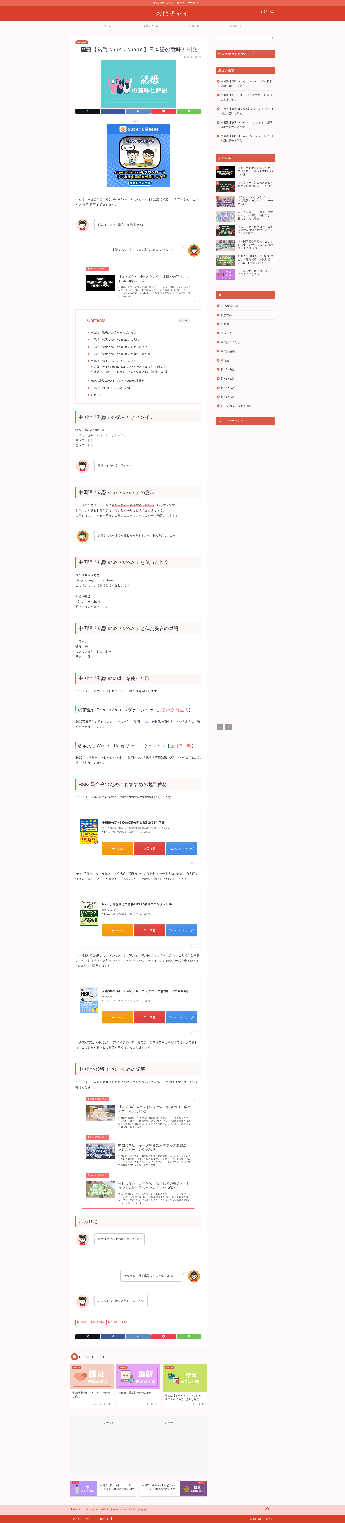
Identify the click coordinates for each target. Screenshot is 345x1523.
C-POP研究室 (230, 305)
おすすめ (226, 315)
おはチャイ (172, 13)
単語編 (225, 360)
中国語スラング (231, 342)
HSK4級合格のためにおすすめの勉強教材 (117, 380)
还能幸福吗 (159, 371)
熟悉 (125, 1322)
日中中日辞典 (98, 1322)
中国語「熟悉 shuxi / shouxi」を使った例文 (119, 346)
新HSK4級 (81, 42)
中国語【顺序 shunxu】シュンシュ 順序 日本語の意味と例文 (247, 138)
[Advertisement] (106, 1448)
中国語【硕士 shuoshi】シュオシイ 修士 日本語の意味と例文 (247, 111)
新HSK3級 (227, 387)
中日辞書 (83, 1322)
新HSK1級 (227, 369)
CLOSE (184, 320)
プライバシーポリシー (84, 1519)
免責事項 (104, 1519)
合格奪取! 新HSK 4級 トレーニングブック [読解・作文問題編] (145, 991)
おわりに (96, 394)
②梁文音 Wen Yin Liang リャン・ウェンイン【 (123, 371)
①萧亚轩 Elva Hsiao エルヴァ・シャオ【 (119, 366)
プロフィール (150, 26)
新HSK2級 (227, 378)
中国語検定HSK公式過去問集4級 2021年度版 (133, 822)
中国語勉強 (228, 351)
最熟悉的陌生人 (154, 366)
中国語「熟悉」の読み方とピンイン (114, 332)
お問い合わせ (237, 26)
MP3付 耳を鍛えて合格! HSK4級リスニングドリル (137, 904)
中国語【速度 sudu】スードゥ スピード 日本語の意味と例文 (247, 83)
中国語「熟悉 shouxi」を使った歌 (113, 360)
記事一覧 (194, 26)
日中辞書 (114, 1322)
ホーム (107, 26)
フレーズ (226, 333)
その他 (225, 323)
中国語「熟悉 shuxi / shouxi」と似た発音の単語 (122, 353)
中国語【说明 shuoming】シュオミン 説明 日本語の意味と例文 (247, 125)
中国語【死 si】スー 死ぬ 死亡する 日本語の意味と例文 (246, 97)
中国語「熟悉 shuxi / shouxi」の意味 (115, 339)
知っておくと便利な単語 (236, 405)
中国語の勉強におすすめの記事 (111, 387)
